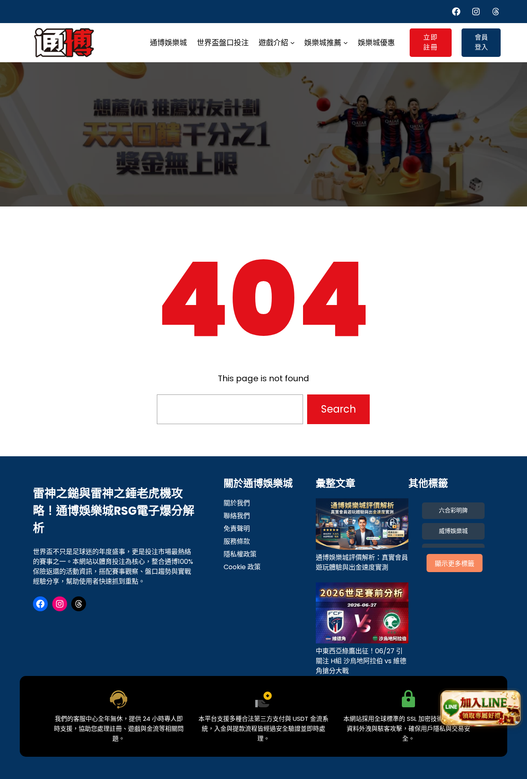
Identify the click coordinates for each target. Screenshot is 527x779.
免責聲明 (237, 528)
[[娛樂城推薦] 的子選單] (345, 42)
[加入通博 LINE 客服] (480, 708)
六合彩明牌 (453, 510)
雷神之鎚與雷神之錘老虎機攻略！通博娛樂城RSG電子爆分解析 (113, 511)
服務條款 (237, 541)
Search (338, 409)
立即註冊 (430, 42)
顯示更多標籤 (454, 563)
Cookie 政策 (242, 567)
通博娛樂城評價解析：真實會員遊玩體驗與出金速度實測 (362, 562)
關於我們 (237, 503)
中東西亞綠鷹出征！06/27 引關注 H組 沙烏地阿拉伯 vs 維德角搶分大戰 (361, 661)
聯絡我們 (237, 516)
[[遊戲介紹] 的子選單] (292, 42)
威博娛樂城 (453, 531)
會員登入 (481, 42)
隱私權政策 (240, 554)
